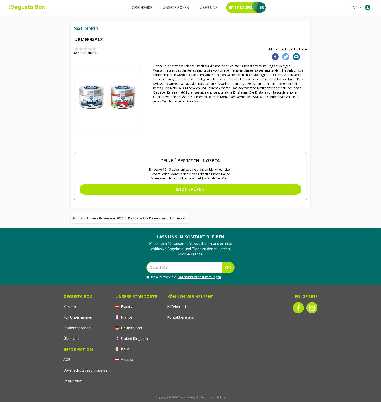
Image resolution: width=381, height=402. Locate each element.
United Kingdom (134, 338)
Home (77, 218)
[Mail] (295, 56)
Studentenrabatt (77, 327)
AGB (67, 359)
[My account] (367, 7)
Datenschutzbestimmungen (199, 277)
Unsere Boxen (176, 7)
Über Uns (208, 7)
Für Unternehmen (78, 317)
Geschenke (142, 7)
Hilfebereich (177, 306)
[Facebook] (274, 56)
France (126, 317)
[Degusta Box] (27, 7)
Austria (126, 359)
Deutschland (131, 327)
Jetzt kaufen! (190, 189)
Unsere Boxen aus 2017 (105, 218)
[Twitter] (285, 56)
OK (228, 267)
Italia (124, 349)
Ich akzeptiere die (186, 277)
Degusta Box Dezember (147, 218)
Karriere (70, 306)
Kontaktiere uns (180, 317)
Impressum (73, 380)
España (126, 306)
